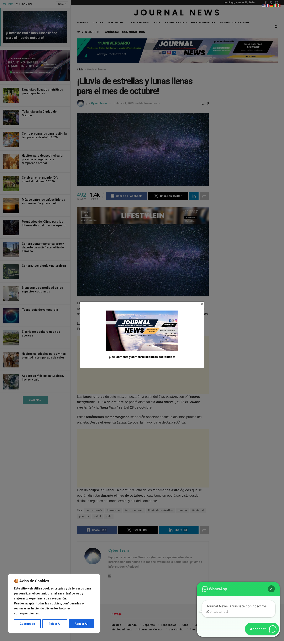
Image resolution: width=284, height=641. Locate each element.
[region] (54, 603)
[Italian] (275, 5)
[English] (264, 5)
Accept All (81, 623)
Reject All (54, 623)
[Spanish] (279, 5)
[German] (271, 5)
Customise (27, 623)
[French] (268, 5)
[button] (271, 588)
